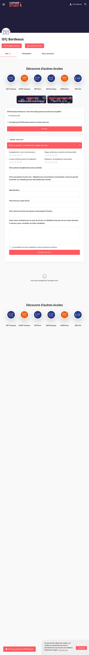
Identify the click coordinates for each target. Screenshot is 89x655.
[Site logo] (16, 4)
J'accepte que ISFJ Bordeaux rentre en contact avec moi (29, 122)
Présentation (26, 54)
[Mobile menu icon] (3, 4)
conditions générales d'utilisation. (46, 247)
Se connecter (77, 4)
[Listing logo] (6, 32)
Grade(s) (31, 98)
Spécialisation (14, 190)
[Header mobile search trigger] (85, 4)
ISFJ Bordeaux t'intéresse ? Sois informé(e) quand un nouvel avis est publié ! (34, 111)
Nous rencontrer (48, 54)
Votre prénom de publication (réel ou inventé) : (25, 168)
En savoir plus (63, 650)
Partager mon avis (44, 252)
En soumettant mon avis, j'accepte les (34, 247)
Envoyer (44, 129)
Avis (7, 54)
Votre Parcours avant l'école (19, 201)
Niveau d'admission (60, 98)
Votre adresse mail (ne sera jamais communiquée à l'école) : (31, 211)
